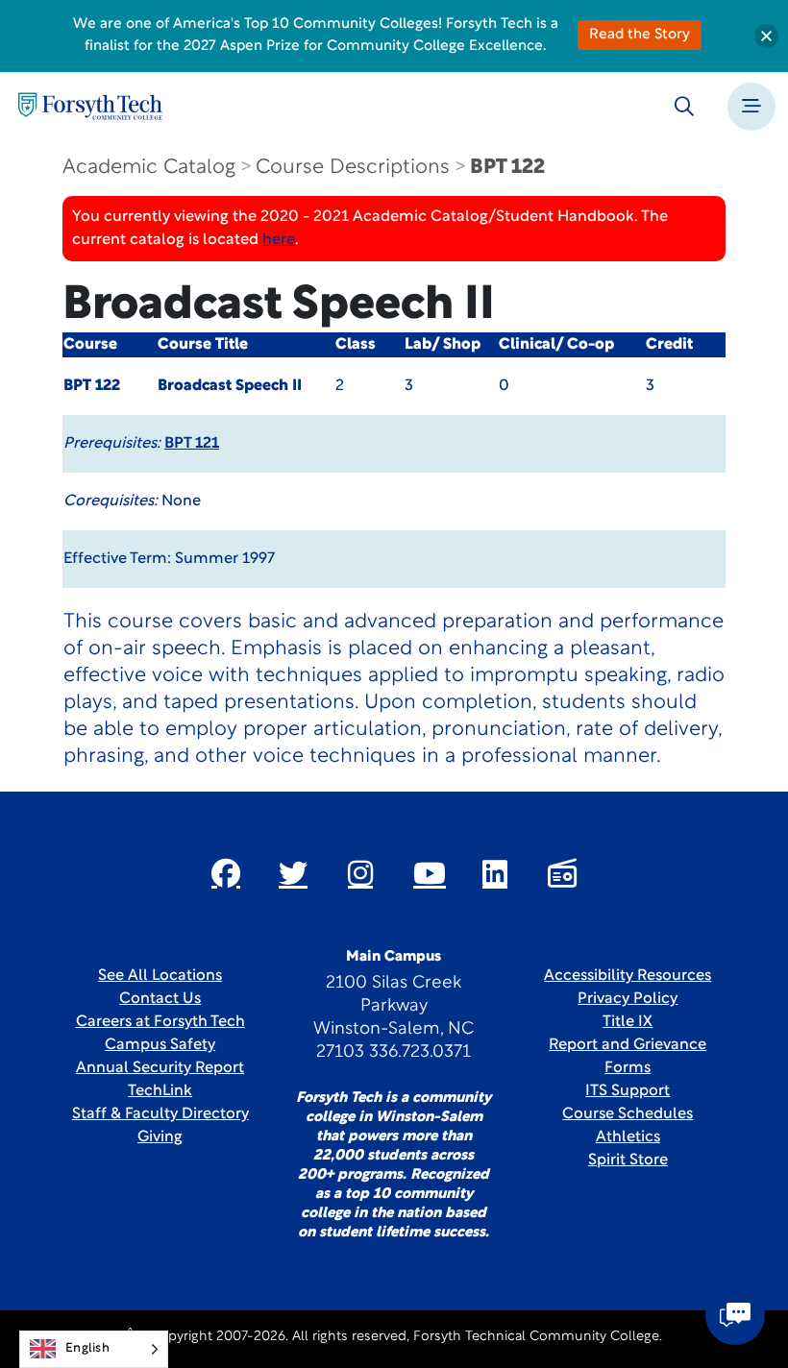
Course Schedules (627, 1114)
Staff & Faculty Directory (160, 1114)
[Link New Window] (225, 873)
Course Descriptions (353, 168)
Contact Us (160, 999)
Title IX (628, 1022)
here (278, 240)
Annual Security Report (160, 1068)
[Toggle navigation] (751, 107)
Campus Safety (160, 1045)
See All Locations (160, 976)
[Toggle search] (684, 107)
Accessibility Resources (627, 976)
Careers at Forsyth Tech (160, 1022)
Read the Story (639, 35)
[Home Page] (90, 106)
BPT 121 (191, 444)
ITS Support (627, 1091)
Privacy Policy (627, 999)
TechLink (160, 1091)
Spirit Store (628, 1160)
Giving (160, 1137)
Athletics (628, 1137)
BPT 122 (507, 168)
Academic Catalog (148, 168)
